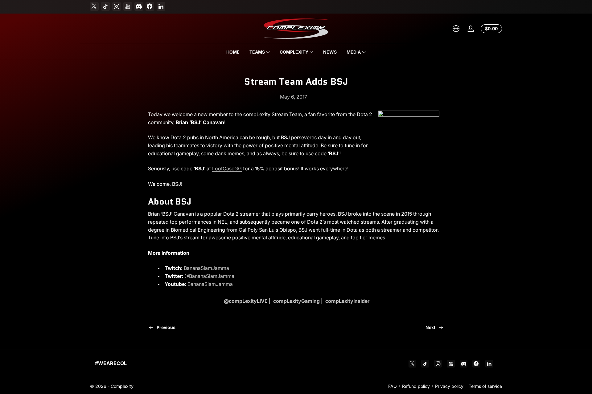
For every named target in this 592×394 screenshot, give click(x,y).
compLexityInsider (346, 301)
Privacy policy (449, 386)
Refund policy (416, 386)
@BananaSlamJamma (209, 276)
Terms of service (485, 386)
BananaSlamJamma (206, 268)
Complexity (122, 386)
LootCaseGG (227, 168)
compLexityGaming (296, 301)
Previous (166, 327)
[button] (456, 29)
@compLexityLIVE (245, 301)
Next (430, 327)
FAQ (392, 386)
